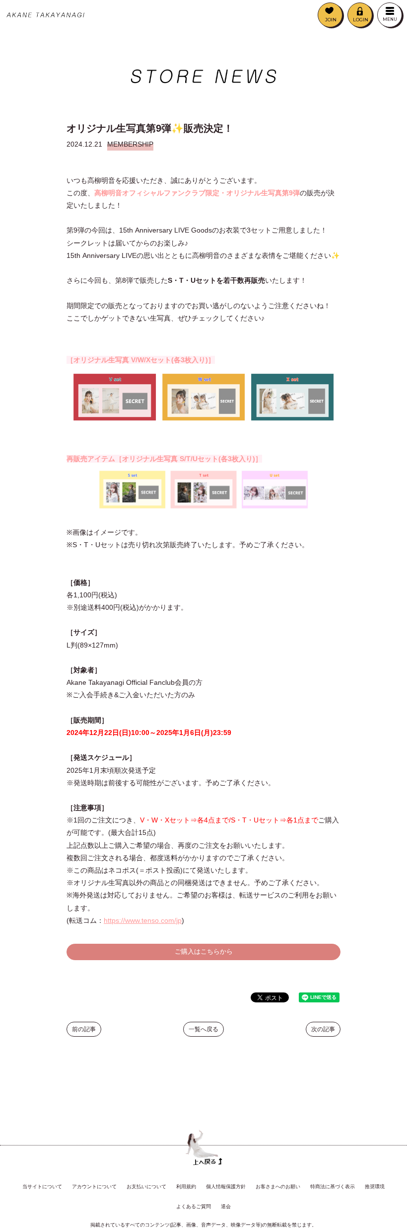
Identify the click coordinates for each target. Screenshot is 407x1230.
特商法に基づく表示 (332, 1186)
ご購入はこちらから (204, 951)
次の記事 (323, 1029)
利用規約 (186, 1186)
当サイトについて (42, 1186)
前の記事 (84, 1029)
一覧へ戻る (203, 1029)
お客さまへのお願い (278, 1186)
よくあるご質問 (193, 1206)
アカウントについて (94, 1186)
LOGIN (360, 19)
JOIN (331, 19)
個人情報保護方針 (226, 1186)
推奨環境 (375, 1186)
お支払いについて (146, 1186)
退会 (226, 1206)
